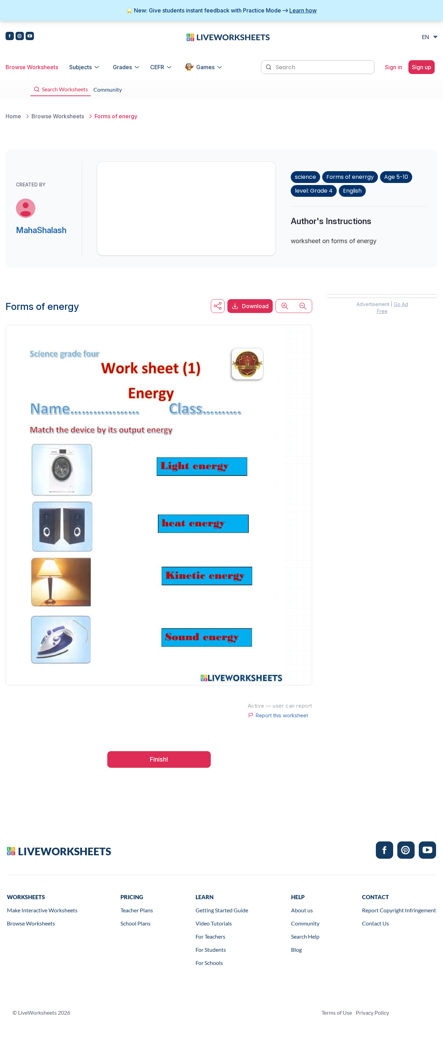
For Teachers (210, 936)
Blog (296, 949)
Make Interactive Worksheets (42, 910)
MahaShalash (41, 230)
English (352, 191)
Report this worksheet (281, 715)
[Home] (228, 36)
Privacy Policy (372, 1012)
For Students (211, 949)
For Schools (209, 962)
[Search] (269, 66)
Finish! (159, 759)
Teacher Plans (136, 910)
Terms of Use (337, 1012)
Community (305, 923)
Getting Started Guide (222, 910)
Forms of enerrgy (350, 177)
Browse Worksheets (32, 67)
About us (302, 910)
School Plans (135, 923)
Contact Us (375, 923)
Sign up (421, 67)
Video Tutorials (214, 923)
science (305, 177)
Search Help (305, 936)
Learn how (303, 10)
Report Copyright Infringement (399, 910)
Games (205, 67)
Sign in (393, 67)
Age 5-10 (396, 177)
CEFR (157, 67)
